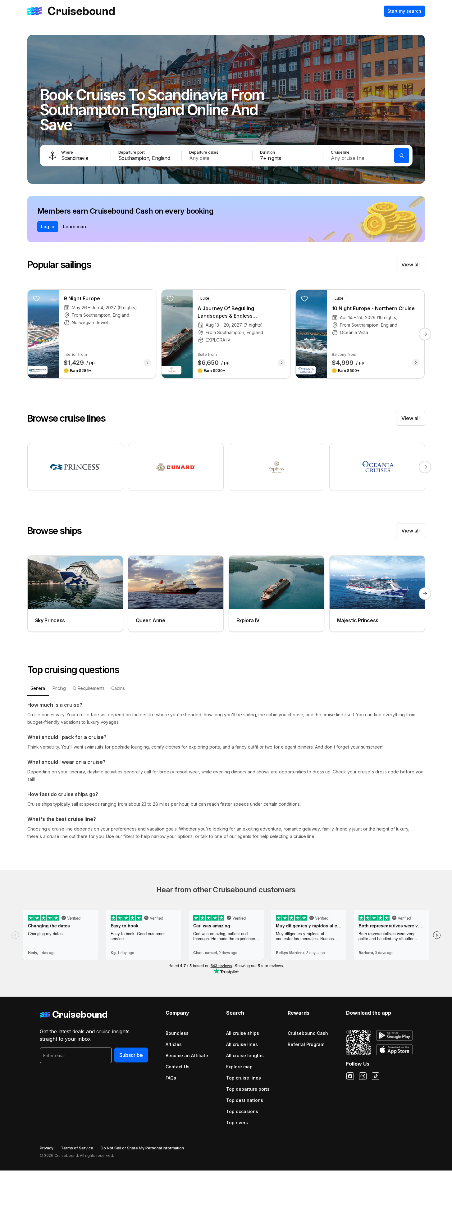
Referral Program (306, 1044)
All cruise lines (242, 1044)
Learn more (75, 226)
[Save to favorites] (36, 298)
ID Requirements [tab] (89, 688)
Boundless (177, 1033)
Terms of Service (77, 1148)
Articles (174, 1044)
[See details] (147, 362)
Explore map (239, 1066)
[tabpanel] (226, 770)
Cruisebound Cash (308, 1033)
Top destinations (244, 1100)
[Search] (401, 155)
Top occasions (242, 1111)
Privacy (46, 1148)
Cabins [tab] (118, 688)
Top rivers (237, 1122)
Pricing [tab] (59, 688)
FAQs (171, 1077)
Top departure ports (248, 1089)
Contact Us (177, 1066)
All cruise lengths (245, 1055)
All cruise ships (242, 1033)
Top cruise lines (243, 1077)
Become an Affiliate (187, 1055)
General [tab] (38, 688)
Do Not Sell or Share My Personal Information (142, 1148)
